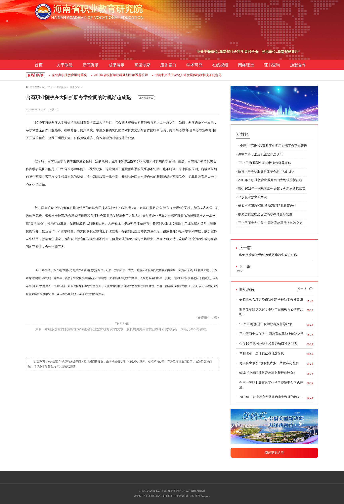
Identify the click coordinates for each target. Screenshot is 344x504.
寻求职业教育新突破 (252, 197)
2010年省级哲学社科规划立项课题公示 (121, 75)
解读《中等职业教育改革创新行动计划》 (266, 171)
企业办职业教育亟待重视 (69, 75)
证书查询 (272, 65)
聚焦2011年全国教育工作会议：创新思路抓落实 (271, 188)
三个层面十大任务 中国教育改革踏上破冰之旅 (270, 223)
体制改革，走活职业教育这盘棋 (260, 154)
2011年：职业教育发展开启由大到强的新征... (271, 397)
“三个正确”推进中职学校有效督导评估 (264, 163)
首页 (39, 65)
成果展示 (116, 65)
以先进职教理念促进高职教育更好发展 (265, 214)
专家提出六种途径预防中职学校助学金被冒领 (271, 299)
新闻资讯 (91, 65)
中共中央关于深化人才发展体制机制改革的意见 (188, 75)
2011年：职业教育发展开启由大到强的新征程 (270, 180)
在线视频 (220, 65)
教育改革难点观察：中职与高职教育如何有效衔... (271, 312)
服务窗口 (168, 65)
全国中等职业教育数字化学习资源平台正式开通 (273, 145)
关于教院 (64, 65)
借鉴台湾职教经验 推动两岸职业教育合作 (267, 205)
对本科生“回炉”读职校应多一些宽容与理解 (269, 363)
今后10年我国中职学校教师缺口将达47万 (268, 343)
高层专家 (142, 65)
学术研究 (194, 65)
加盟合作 (298, 65)
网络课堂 (246, 65)
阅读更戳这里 (274, 452)
